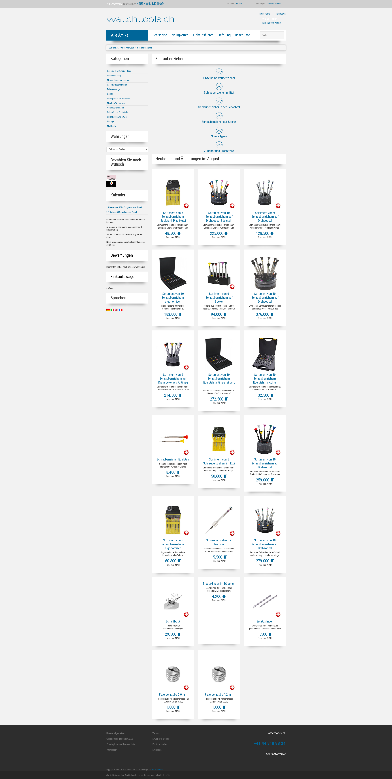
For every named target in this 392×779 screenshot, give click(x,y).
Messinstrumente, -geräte (118, 80)
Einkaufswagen (123, 276)
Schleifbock (173, 621)
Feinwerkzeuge (113, 89)
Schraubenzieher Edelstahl (173, 459)
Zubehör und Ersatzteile (117, 112)
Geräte (110, 94)
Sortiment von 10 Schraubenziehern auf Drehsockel (265, 297)
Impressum (111, 749)
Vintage (110, 121)
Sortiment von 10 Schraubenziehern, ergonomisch (173, 297)
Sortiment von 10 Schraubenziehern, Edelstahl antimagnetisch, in (219, 380)
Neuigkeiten (180, 35)
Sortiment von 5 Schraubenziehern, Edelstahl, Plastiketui (173, 216)
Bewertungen (122, 255)
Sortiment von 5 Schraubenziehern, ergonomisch (173, 544)
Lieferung (224, 35)
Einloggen (281, 13)
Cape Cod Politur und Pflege (119, 71)
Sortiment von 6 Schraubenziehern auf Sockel (219, 297)
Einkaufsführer (203, 35)
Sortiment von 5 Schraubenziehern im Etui (219, 461)
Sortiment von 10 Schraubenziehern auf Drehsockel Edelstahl (219, 216)
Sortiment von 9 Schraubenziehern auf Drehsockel (265, 216)
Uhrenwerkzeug (127, 47)
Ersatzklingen (265, 621)
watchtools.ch (157, 769)
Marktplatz (111, 126)
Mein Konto (264, 13)
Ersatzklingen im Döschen (219, 583)
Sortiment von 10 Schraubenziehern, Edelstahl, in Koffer (265, 378)
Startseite (160, 35)
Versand (156, 733)
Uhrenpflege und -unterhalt (118, 98)
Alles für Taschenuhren (117, 85)
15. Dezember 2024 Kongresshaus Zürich (124, 207)
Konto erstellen (159, 744)
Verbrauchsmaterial (115, 107)
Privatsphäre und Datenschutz (120, 744)
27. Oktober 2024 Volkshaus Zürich (121, 212)
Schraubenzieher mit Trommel (219, 542)
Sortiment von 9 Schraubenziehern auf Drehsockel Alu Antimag (173, 378)
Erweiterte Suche (160, 738)
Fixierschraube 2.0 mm (173, 694)
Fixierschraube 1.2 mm (219, 694)
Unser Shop (242, 35)
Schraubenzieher (144, 47)
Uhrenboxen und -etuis (117, 117)
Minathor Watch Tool (116, 103)
